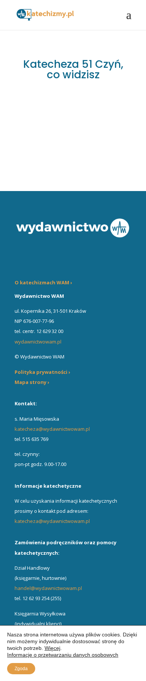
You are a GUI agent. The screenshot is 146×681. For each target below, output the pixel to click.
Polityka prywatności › (42, 372)
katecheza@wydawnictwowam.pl (52, 429)
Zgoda (21, 668)
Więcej (52, 648)
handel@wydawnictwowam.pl (48, 588)
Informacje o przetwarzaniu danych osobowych (62, 655)
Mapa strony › (32, 382)
